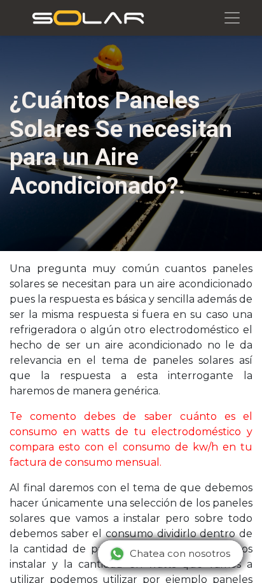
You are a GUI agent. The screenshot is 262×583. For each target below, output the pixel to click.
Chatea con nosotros (180, 553)
